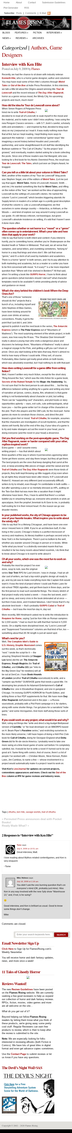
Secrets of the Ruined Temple (17, 382)
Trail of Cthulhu (27, 112)
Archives (38, 38)
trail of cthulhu (49, 812)
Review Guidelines (22, 989)
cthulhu (12, 812)
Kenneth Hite (9, 78)
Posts (19, 13)
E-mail (43, 13)
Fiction (37, 32)
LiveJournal (20, 769)
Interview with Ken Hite (22, 64)
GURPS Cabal (47, 605)
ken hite (21, 812)
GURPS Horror (38, 274)
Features (20, 32)
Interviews (53, 32)
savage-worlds (33, 812)
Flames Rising (36, 23)
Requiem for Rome (12, 618)
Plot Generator (11, 8)
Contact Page (18, 1054)
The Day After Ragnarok (35, 469)
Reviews (21, 38)
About (19, 2)
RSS (26, 8)
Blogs (6, 32)
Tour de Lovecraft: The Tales (17, 163)
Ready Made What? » (15, 825)
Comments (30, 13)
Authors (39, 47)
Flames (35, 68)
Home (7, 2)
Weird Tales (49, 179)
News (5, 38)
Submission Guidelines (53, 2)
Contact (32, 2)
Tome (19, 845)
